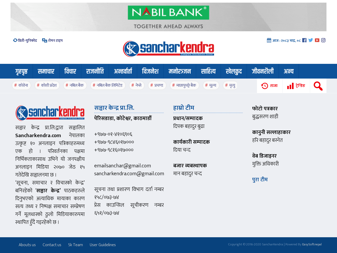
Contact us (52, 245)
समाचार (46, 72)
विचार (70, 72)
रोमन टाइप (55, 41)
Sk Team (75, 245)
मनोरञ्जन (180, 72)
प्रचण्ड (159, 85)
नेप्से (138, 85)
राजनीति (95, 72)
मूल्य (212, 85)
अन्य (289, 72)
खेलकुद (234, 72)
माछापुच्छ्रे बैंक (186, 85)
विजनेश (150, 72)
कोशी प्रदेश (49, 85)
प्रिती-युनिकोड (27, 41)
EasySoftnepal (312, 244)
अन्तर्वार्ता (123, 72)
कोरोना (23, 85)
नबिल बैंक (77, 85)
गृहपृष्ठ (22, 72)
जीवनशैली (263, 72)
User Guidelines (103, 245)
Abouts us (27, 245)
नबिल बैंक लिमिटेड (109, 85)
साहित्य (208, 72)
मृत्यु (232, 85)
